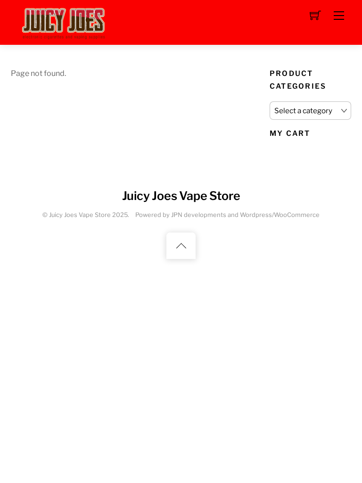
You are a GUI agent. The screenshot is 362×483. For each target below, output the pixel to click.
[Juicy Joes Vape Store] (65, 21)
